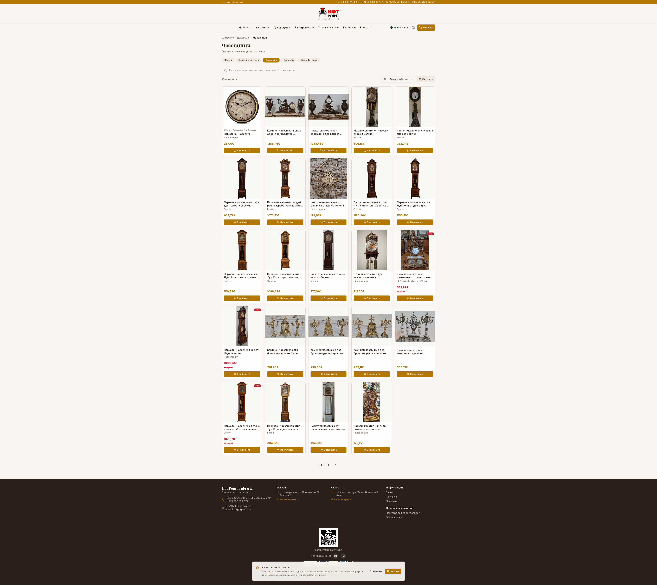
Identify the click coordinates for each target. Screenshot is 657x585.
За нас (390, 492)
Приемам (393, 571)
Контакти (391, 496)
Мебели (244, 27)
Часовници (271, 60)
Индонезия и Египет (356, 27)
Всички (228, 60)
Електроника (303, 27)
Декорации (281, 27)
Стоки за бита (327, 27)
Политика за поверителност (403, 512)
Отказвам (376, 571)
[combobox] (399, 79)
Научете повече (317, 575)
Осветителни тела (249, 60)
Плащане (391, 501)
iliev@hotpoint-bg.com (397, 2)
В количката (243, 150)
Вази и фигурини (309, 60)
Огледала (289, 60)
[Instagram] (343, 556)
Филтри (426, 79)
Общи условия (394, 517)
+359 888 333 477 (373, 2)
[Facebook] (335, 556)
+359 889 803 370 (260, 497)
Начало (229, 37)
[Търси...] (413, 27)
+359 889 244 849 (348, 2)
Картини (261, 27)
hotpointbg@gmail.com (423, 2)
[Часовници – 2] (335, 465)
